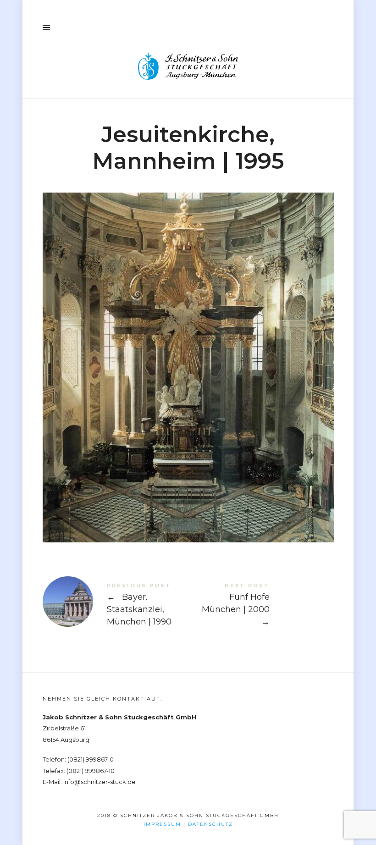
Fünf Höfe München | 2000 (261, 606)
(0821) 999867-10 (90, 770)
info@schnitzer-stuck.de (99, 781)
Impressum (162, 824)
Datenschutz (210, 824)
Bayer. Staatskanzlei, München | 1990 (115, 606)
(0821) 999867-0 (90, 759)
